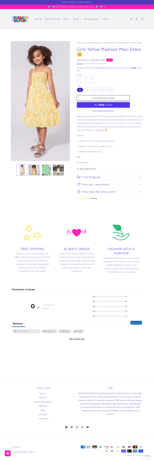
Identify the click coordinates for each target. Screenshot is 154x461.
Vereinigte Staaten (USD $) (23, 452)
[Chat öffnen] (8, 453)
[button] (67, 19)
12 (110, 90)
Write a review (136, 323)
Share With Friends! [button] (88, 169)
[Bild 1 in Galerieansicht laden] (22, 170)
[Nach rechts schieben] (67, 170)
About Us (43, 397)
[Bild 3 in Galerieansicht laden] (58, 170)
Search (43, 393)
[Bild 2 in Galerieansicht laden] (34, 170)
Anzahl (79, 75)
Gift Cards (43, 414)
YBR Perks (42, 406)
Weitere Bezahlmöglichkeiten (103, 110)
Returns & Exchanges (43, 402)
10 (102, 90)
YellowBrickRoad (138, 455)
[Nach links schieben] (13, 170)
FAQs (43, 410)
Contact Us (43, 419)
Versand (80, 64)
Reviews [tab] (18, 323)
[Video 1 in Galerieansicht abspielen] (46, 170)
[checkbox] (78, 331)
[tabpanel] (77, 347)
